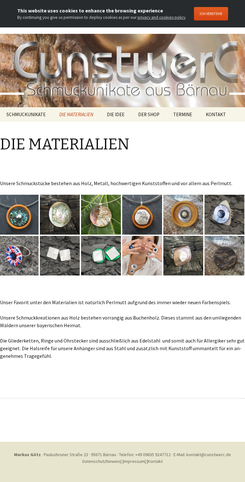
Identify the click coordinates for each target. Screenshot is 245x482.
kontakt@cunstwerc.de (208, 454)
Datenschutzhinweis (101, 461)
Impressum (134, 461)
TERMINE (182, 114)
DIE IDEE (115, 114)
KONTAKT (216, 114)
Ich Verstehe (211, 13)
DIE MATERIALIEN (76, 114)
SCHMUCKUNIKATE (26, 114)
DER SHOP (149, 114)
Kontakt (155, 461)
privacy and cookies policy (161, 17)
